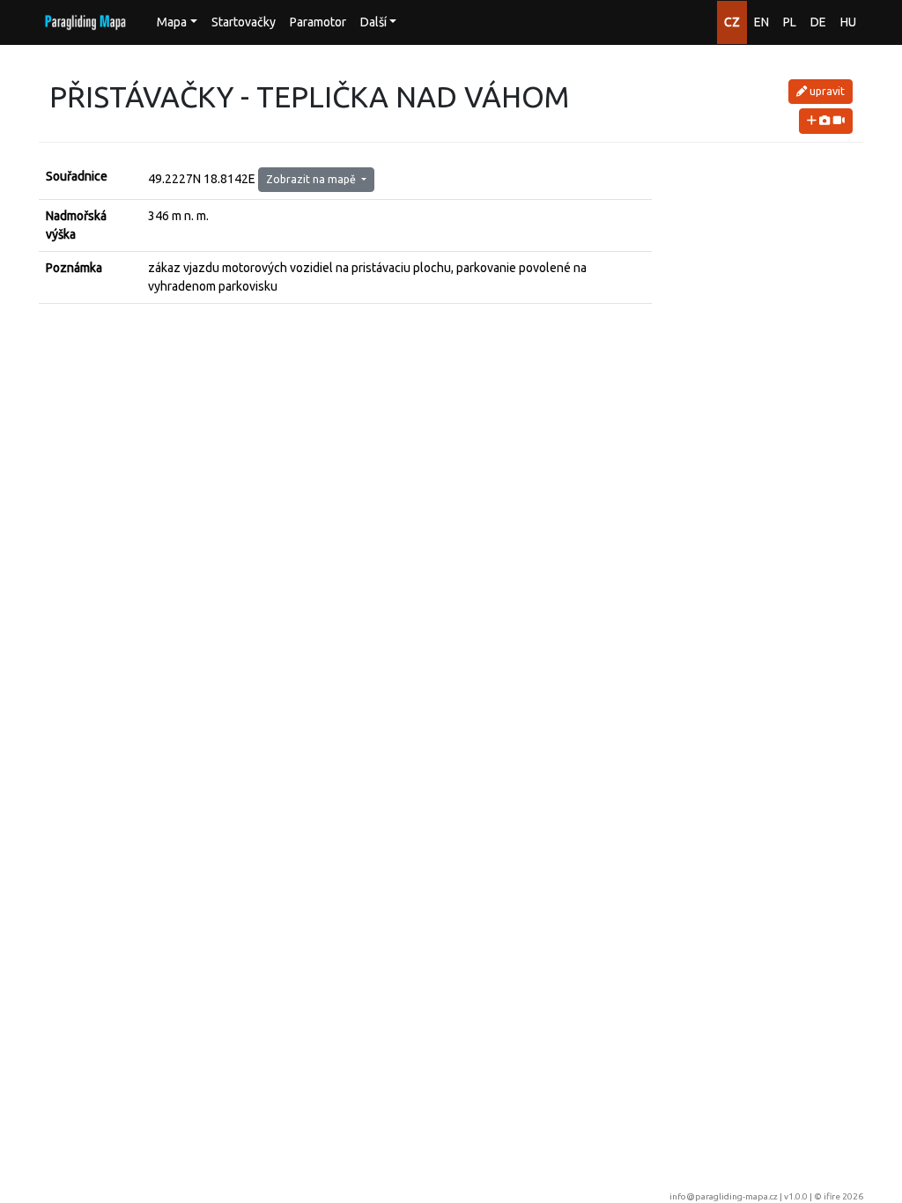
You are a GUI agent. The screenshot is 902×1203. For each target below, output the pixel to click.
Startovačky (243, 22)
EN (761, 22)
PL (789, 22)
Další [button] (373, 22)
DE (818, 22)
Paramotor (318, 22)
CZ (732, 22)
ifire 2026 (843, 1196)
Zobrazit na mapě (312, 179)
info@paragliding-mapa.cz (723, 1196)
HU (848, 22)
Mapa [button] (172, 22)
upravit (826, 91)
